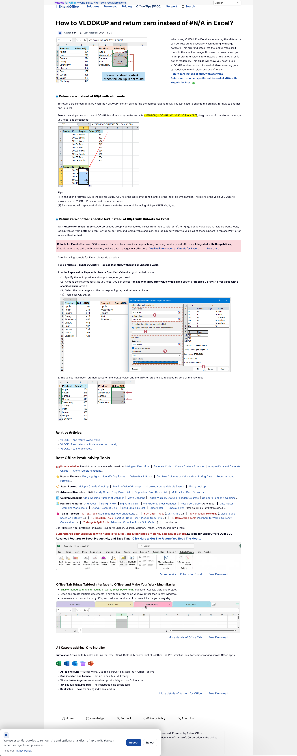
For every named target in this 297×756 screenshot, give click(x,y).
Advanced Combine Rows (126, 522)
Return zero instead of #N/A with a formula (197, 73)
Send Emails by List (133, 507)
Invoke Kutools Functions (86, 470)
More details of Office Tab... (186, 637)
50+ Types (154, 513)
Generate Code (162, 466)
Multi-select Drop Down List (188, 492)
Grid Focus (90, 503)
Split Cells (148, 522)
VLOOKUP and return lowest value (80, 439)
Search (190, 6)
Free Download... (219, 574)
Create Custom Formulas (189, 466)
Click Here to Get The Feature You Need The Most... (166, 538)
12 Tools (89, 513)
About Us (188, 718)
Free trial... (213, 248)
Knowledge (97, 718)
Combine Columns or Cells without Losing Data (184, 476)
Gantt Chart (173, 513)
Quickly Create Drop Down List (112, 492)
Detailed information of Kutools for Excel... (174, 248)
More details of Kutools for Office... (181, 693)
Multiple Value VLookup (127, 486)
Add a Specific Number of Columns (103, 497)
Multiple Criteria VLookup (94, 486)
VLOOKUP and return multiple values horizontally (89, 444)
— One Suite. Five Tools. (91, 2)
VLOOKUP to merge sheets (76, 448)
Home (69, 718)
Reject (150, 742)
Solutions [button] (92, 6)
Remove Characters (122, 513)
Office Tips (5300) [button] (148, 6)
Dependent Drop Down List (151, 492)
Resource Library (191, 503)
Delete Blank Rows (141, 476)
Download (110, 6)
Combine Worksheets (74, 507)
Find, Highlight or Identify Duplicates (103, 476)
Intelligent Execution (137, 466)
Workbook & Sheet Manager (159, 503)
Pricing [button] (127, 6)
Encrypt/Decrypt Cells (104, 507)
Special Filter (176, 507)
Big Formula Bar (129, 503)
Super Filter (156, 507)
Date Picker (226, 503)
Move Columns (136, 497)
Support (171, 6)
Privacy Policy (156, 718)
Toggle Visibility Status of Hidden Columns (173, 497)
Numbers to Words (209, 517)
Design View (108, 503)
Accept (133, 742)
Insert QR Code (123, 517)
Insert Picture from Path (148, 517)
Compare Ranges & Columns (218, 497)
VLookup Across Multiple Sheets (165, 486)
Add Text (104, 513)
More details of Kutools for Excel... (182, 574)
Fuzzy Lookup (197, 486)
